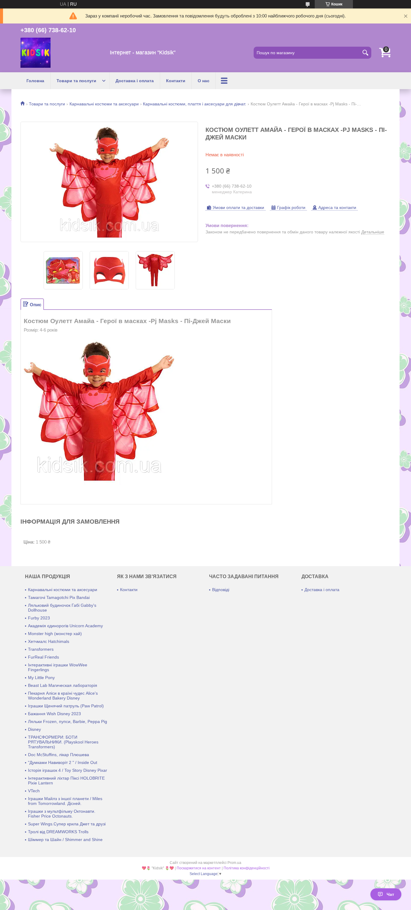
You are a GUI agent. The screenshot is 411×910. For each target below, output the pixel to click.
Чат (390, 894)
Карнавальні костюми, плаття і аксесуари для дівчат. (194, 103)
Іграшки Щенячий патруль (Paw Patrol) (66, 705)
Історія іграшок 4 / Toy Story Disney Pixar (67, 770)
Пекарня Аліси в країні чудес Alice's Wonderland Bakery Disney (63, 695)
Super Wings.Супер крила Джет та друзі (67, 823)
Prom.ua (234, 863)
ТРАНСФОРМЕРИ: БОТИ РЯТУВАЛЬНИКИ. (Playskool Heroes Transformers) (63, 742)
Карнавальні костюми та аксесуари (104, 103)
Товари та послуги (76, 80)
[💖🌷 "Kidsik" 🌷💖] (35, 53)
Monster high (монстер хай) (55, 633)
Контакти (175, 80)
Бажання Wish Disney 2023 (54, 713)
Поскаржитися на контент (199, 868)
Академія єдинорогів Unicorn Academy (65, 625)
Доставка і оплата (135, 80)
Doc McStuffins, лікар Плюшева (58, 754)
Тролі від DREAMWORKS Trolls (58, 831)
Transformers (41, 649)
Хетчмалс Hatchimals (48, 641)
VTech (34, 790)
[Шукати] (365, 53)
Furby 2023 (39, 617)
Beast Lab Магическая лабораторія (62, 685)
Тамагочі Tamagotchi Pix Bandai (59, 597)
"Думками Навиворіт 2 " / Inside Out (62, 762)
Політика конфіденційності (247, 868)
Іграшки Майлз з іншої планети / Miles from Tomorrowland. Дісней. (65, 801)
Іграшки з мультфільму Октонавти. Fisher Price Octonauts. (61, 813)
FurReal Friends (43, 657)
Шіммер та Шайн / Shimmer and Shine (65, 839)
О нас (203, 80)
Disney (34, 729)
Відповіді (220, 589)
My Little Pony (41, 677)
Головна (35, 80)
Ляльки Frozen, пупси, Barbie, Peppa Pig (67, 721)
